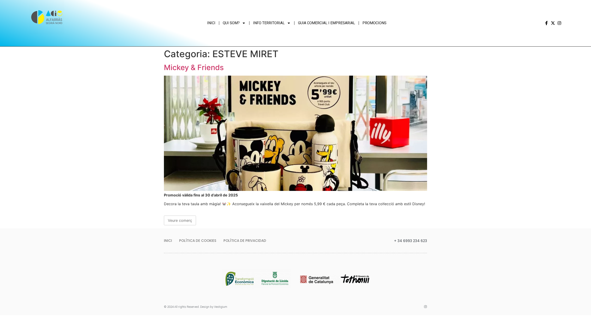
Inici (211, 23)
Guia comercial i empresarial (326, 23)
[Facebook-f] (546, 23)
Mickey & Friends (194, 67)
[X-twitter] (553, 23)
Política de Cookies (197, 240)
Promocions (374, 23)
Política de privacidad (244, 240)
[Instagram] (559, 23)
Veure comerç (180, 220)
